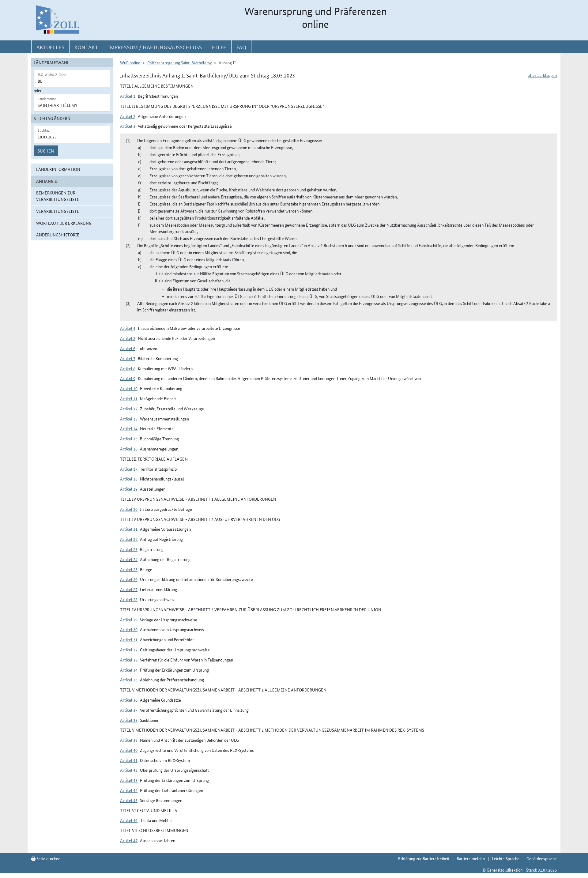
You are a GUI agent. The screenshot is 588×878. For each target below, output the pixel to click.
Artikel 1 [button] (127, 96)
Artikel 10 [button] (129, 388)
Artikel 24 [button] (129, 559)
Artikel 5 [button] (127, 338)
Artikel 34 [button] (129, 670)
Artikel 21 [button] (129, 529)
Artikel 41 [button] (129, 760)
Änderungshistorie (57, 235)
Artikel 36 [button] (129, 700)
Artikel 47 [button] (129, 840)
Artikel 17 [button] (129, 469)
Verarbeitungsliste (57, 211)
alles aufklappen (542, 75)
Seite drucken (48, 858)
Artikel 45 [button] (129, 800)
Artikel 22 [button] (129, 539)
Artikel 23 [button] (129, 549)
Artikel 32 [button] (129, 649)
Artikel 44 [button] (129, 790)
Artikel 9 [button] (127, 378)
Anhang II (47, 181)
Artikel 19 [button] (129, 489)
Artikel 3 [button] (127, 126)
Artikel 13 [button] (129, 419)
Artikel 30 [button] (129, 629)
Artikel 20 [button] (129, 509)
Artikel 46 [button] (129, 820)
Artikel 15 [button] (129, 438)
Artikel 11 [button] (129, 398)
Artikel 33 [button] (129, 660)
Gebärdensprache (541, 858)
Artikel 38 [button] (129, 720)
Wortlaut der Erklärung (64, 223)
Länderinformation (58, 169)
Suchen (46, 151)
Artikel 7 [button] (127, 358)
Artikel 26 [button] (129, 579)
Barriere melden (471, 858)
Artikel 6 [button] (127, 348)
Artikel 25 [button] (129, 569)
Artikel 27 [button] (129, 589)
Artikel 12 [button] (129, 408)
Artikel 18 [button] (129, 479)
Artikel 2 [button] (127, 116)
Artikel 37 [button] (129, 710)
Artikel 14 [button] (129, 428)
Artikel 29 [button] (129, 619)
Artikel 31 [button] (129, 639)
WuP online (130, 62)
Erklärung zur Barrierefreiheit (424, 858)
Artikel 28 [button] (129, 599)
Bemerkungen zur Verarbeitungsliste (57, 196)
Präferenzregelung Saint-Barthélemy (179, 62)
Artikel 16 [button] (129, 449)
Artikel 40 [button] (129, 750)
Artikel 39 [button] (129, 740)
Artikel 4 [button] (127, 328)
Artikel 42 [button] (129, 770)
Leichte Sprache (505, 858)
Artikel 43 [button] (129, 780)
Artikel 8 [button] (127, 368)
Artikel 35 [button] (129, 679)
